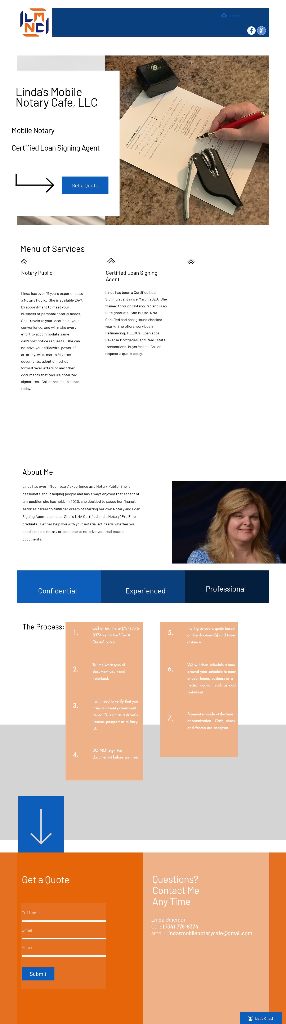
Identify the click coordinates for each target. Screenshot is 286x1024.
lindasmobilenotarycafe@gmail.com (209, 933)
